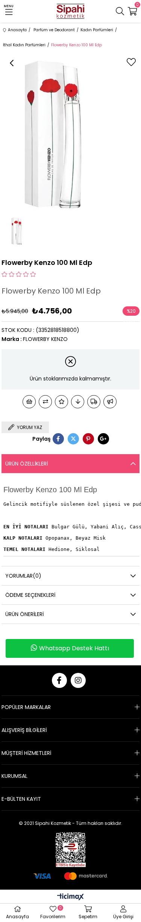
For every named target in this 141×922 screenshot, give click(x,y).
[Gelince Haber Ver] (110, 401)
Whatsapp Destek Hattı (74, 648)
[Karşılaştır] (45, 401)
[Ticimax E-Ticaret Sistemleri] (70, 897)
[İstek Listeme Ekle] (29, 401)
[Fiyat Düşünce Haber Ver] (77, 401)
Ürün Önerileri (24, 614)
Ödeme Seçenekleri (30, 595)
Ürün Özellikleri (26, 463)
